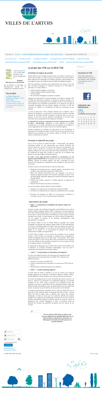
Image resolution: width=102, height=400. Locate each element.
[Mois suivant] (82, 110)
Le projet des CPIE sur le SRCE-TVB (15, 103)
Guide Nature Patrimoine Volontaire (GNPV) (17, 62)
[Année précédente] (78, 110)
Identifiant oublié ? (9, 348)
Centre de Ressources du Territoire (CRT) (45, 62)
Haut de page (94, 353)
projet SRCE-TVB (19, 71)
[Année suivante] (81, 110)
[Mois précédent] (79, 110)
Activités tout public (25, 59)
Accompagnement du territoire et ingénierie (62, 59)
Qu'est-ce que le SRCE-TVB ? (13, 101)
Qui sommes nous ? (11, 59)
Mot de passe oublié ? (10, 350)
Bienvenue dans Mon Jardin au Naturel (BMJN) (79, 62)
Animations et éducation (40, 59)
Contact (61, 62)
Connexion (8, 345)
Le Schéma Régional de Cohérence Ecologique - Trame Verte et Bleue (15, 98)
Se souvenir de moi (11, 342)
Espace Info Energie (83, 59)
